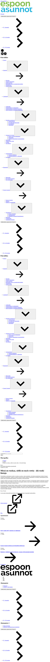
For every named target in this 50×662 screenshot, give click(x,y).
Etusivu (4, 60)
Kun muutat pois (9, 179)
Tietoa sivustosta (6, 625)
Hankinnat (8, 217)
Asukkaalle (5, 96)
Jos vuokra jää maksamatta (13, 122)
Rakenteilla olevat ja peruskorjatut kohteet (14, 84)
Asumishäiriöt (11, 123)
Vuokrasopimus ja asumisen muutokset (14, 108)
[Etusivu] (16, 11)
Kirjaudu (2, 14)
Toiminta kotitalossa (12, 154)
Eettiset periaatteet (12, 213)
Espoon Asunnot (6, 190)
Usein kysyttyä (9, 86)
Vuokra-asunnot (9, 82)
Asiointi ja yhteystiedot (8, 587)
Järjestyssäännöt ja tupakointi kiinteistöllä (14, 110)
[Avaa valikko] (17, 66)
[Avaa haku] (2, 50)
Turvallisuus (8, 143)
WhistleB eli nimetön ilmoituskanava (15, 216)
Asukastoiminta (9, 153)
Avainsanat (3, 453)
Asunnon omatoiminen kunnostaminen (16, 138)
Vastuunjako (10, 137)
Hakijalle (5, 70)
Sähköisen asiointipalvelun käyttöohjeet (11, 627)
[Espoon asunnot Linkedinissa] (3, 580)
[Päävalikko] (4, 53)
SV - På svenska (6, 47)
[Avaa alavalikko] (25, 116)
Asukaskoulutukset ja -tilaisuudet (15, 156)
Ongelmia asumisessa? (10, 120)
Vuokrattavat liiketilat (10, 219)
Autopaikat (8, 140)
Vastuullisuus (8, 212)
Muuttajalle (5, 167)
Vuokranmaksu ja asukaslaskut (12, 107)
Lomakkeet (8, 157)
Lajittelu (7, 142)
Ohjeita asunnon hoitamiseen (14, 136)
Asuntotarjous (8, 85)
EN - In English (6, 37)
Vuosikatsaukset (11, 215)
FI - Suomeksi (6, 27)
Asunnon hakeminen (10, 81)
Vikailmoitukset (11, 121)
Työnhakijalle (8, 218)
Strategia (7, 201)
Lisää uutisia (3, 564)
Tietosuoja (5, 585)
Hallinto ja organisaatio (10, 202)
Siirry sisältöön (4, 1)
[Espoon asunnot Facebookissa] (3, 577)
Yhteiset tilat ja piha (10, 141)
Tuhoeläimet (10, 125)
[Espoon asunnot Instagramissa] (3, 578)
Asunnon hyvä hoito (10, 135)
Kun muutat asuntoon (10, 178)
